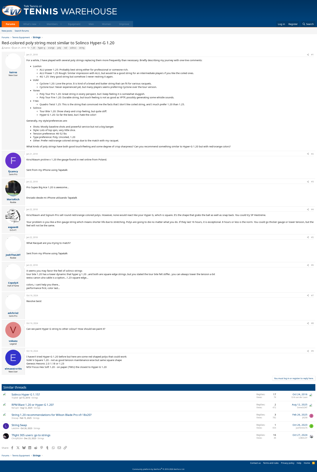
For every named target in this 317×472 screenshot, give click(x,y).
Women (106, 24)
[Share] (308, 55)
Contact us (255, 462)
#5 (312, 237)
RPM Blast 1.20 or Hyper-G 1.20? (33, 405)
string (81, 47)
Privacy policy (287, 462)
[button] (40, 24)
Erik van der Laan (299, 397)
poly (59, 47)
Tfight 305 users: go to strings (31, 435)
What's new (29, 24)
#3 (312, 181)
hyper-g (41, 47)
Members (52, 24)
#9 (312, 351)
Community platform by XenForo (158, 469)
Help (299, 462)
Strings (35, 397)
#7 (312, 295)
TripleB (15, 397)
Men (91, 24)
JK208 (304, 417)
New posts (7, 30)
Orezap (15, 418)
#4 (312, 209)
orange (51, 47)
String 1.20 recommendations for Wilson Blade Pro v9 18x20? (51, 415)
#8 (312, 323)
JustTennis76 (301, 427)
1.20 (33, 47)
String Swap (19, 425)
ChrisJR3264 (17, 438)
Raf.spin (15, 407)
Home (307, 462)
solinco (73, 47)
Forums (10, 24)
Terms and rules (271, 462)
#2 (312, 153)
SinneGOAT (302, 407)
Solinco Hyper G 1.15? (26, 394)
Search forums (22, 30)
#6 (312, 265)
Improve (124, 24)
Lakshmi (15, 428)
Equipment (74, 24)
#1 (312, 54)
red (65, 47)
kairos (7, 47)
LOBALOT (303, 437)
